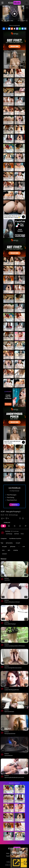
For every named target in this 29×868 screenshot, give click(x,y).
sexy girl (18, 542)
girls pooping (9, 542)
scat (24, 546)
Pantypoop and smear (9, 733)
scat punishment (8, 755)
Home (7, 853)
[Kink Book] (2, 533)
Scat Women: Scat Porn (15, 538)
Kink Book (7, 531)
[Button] (3, 525)
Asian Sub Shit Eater (9, 711)
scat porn (4, 553)
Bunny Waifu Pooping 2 (10, 624)
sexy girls (4, 546)
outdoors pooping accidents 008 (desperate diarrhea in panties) (15, 645)
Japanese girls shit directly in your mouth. (14, 777)
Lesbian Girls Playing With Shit (11, 689)
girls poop (12, 546)
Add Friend (16, 533)
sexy (3, 550)
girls (9, 550)
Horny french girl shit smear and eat (13, 667)
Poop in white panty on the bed (12, 602)
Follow (22, 533)
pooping (15, 550)
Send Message (9, 533)
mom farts (7, 580)
